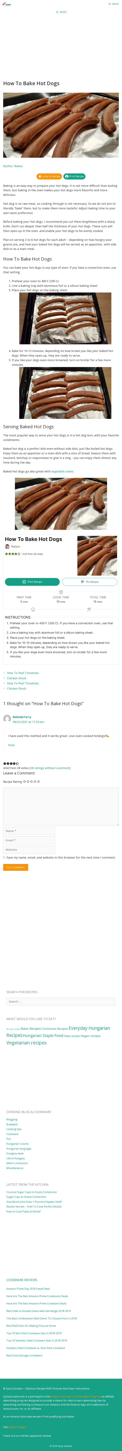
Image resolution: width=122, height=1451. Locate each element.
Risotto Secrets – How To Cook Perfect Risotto (34, 1206)
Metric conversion (17, 1163)
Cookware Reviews (21, 1280)
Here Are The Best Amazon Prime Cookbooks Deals (37, 1296)
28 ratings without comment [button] (50, 768)
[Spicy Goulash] (7, 4)
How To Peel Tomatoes (23, 673)
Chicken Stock (16, 678)
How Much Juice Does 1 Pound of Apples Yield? (34, 1201)
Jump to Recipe (51, 176)
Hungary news (15, 1153)
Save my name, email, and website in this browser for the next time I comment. (61, 857)
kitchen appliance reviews (36, 1435)
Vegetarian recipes (26, 1042)
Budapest (12, 1124)
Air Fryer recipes (13, 1029)
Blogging (11, 1119)
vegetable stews (62, 471)
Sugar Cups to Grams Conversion (26, 1197)
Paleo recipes (72, 1036)
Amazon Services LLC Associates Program (75, 1396)
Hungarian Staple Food (43, 1035)
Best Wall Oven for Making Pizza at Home (31, 1325)
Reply (11, 744)
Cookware (12, 1134)
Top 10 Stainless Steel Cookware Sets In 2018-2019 (36, 1340)
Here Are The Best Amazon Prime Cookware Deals (36, 1303)
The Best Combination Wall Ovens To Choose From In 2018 (41, 1318)
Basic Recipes (31, 1028)
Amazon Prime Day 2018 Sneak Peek (28, 1288)
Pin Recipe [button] (91, 581)
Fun (8, 1139)
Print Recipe (76, 176)
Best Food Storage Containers (24, 1355)
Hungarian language (18, 1148)
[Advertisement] (61, 40)
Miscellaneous (14, 1168)
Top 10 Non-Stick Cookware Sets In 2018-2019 (34, 1333)
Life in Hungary (15, 1158)
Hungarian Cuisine (17, 1143)
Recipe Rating (12, 782)
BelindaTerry (22, 717)
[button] (6, 553)
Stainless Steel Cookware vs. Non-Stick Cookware (35, 1348)
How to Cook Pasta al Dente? (23, 1211)
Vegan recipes (91, 1036)
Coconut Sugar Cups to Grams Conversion (31, 1192)
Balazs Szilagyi (17, 1427)
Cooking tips (13, 1129)
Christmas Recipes (55, 1029)
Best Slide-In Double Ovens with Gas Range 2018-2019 (38, 1311)
